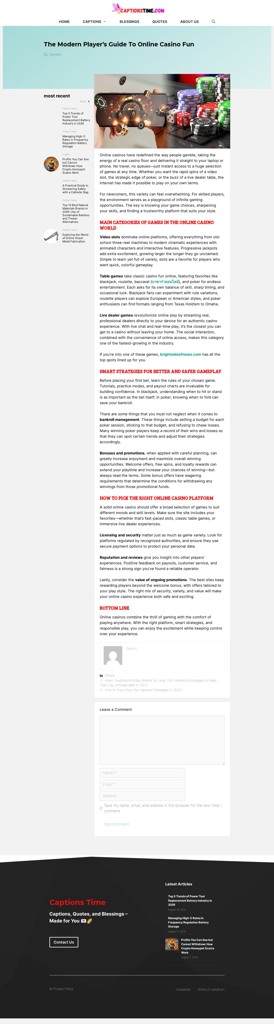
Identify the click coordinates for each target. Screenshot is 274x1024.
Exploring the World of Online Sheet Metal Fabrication (75, 238)
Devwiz (55, 54)
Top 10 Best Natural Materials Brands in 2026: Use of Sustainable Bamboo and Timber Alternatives (75, 213)
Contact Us (64, 942)
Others (110, 675)
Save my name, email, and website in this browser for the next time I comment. (162, 808)
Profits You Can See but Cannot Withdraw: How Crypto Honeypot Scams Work (75, 165)
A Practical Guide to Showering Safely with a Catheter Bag (75, 189)
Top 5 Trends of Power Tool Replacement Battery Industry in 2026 (76, 118)
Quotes (159, 22)
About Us (189, 22)
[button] (213, 22)
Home (64, 22)
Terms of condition (211, 989)
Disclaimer (183, 989)
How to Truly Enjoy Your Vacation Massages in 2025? (143, 690)
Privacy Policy (63, 989)
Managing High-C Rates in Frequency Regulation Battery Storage (75, 141)
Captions (92, 22)
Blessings (129, 22)
